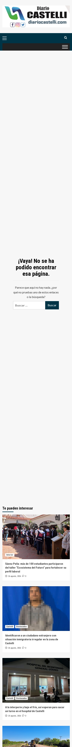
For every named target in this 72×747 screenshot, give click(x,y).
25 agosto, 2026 (14, 716)
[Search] (65, 38)
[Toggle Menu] (65, 47)
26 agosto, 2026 (14, 576)
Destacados (21, 626)
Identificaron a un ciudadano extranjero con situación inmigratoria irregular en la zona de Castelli (31, 639)
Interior (9, 555)
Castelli (9, 626)
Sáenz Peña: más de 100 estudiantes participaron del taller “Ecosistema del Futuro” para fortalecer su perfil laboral (35, 567)
